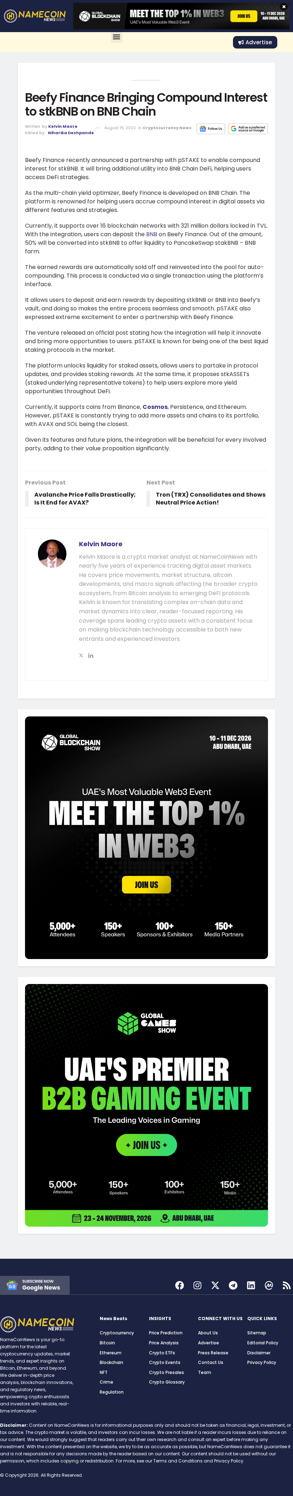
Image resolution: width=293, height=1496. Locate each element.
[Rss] (286, 1285)
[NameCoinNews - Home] (35, 16)
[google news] (35, 1285)
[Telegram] (233, 1285)
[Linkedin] (251, 1285)
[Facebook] (179, 1285)
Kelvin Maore (63, 126)
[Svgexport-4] (269, 1285)
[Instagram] (197, 1285)
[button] (117, 37)
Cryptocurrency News (167, 128)
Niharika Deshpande (71, 133)
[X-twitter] (215, 1285)
